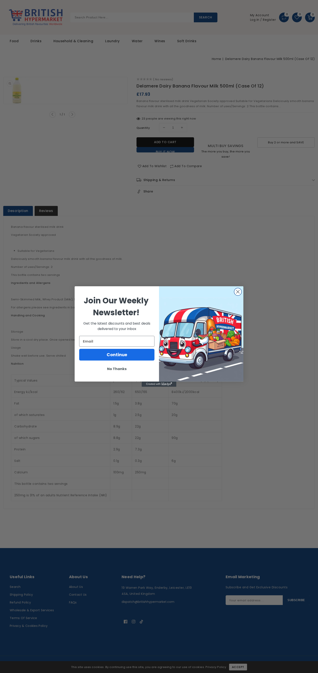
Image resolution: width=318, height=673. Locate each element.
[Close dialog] (238, 292)
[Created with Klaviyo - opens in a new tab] (159, 384)
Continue (117, 355)
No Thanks (117, 368)
